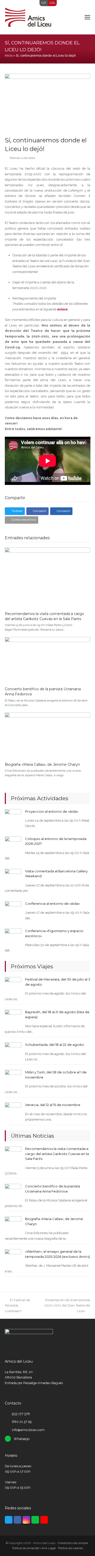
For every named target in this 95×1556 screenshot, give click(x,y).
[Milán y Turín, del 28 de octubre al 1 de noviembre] (13, 1078)
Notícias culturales (22, 158)
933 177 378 (21, 1414)
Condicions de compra (73, 1543)
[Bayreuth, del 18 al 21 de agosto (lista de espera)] (13, 1018)
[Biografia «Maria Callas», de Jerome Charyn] (47, 735)
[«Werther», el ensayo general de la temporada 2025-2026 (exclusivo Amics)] (13, 1257)
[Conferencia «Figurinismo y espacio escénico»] (13, 936)
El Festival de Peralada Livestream (17, 1305)
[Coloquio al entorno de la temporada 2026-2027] (13, 844)
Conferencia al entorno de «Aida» (52, 903)
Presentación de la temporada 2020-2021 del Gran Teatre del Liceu (67, 1305)
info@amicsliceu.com (28, 1430)
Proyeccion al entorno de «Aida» (51, 811)
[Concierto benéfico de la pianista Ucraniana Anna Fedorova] (47, 660)
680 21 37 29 (22, 1422)
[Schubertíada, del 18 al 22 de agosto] (13, 1050)
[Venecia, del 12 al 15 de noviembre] (13, 1110)
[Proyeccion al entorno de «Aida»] (13, 817)
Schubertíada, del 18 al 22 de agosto (54, 1045)
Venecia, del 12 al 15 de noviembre (52, 1105)
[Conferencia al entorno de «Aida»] (13, 909)
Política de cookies (70, 1548)
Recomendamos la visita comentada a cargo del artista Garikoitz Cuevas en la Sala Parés (44, 616)
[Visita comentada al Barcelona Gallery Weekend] (13, 877)
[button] (87, 17)
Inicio (8, 55)
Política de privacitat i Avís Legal (34, 1548)
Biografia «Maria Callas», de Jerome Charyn (42, 764)
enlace (62, 309)
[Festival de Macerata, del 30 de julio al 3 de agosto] (13, 985)
